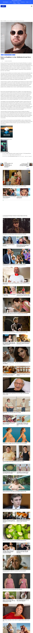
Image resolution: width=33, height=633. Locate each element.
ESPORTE (19, 3)
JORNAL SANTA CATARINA (8, 54)
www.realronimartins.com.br (7, 139)
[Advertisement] (16, 14)
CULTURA (2, 54)
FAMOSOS (14, 3)
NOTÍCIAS (13, 54)
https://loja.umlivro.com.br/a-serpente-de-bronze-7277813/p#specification (18, 153)
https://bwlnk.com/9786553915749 (15, 154)
